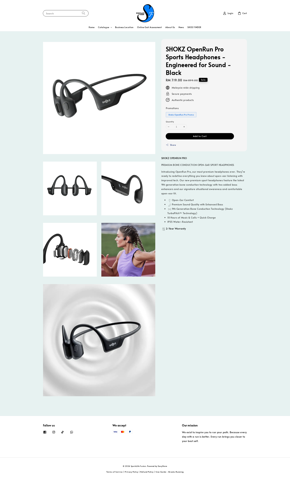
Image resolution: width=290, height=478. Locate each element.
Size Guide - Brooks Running (170, 471)
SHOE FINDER (194, 27)
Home (91, 27)
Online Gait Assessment (149, 27)
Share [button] (173, 144)
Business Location (124, 27)
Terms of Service (114, 471)
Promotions (172, 108)
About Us (170, 27)
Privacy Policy (131, 471)
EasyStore (162, 466)
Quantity (170, 121)
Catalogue (103, 27)
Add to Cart (200, 136)
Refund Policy (146, 471)
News (181, 27)
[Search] (83, 13)
